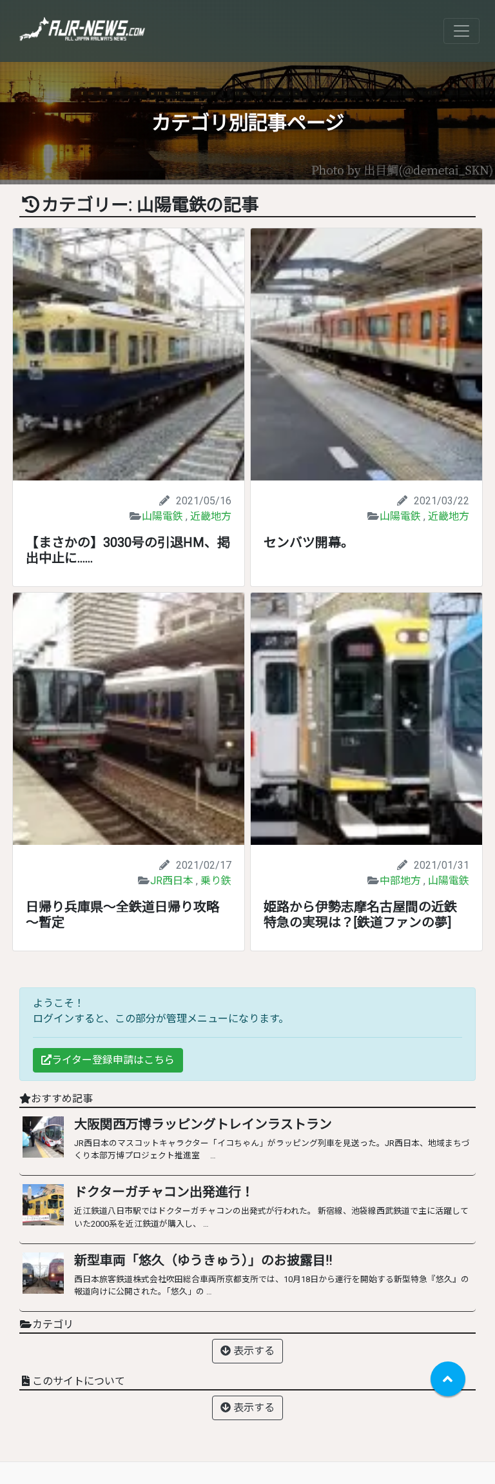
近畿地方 (210, 516)
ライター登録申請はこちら (113, 1060)
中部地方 (400, 881)
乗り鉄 (215, 881)
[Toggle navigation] (461, 31)
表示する (253, 1351)
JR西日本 (171, 881)
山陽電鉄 (162, 516)
